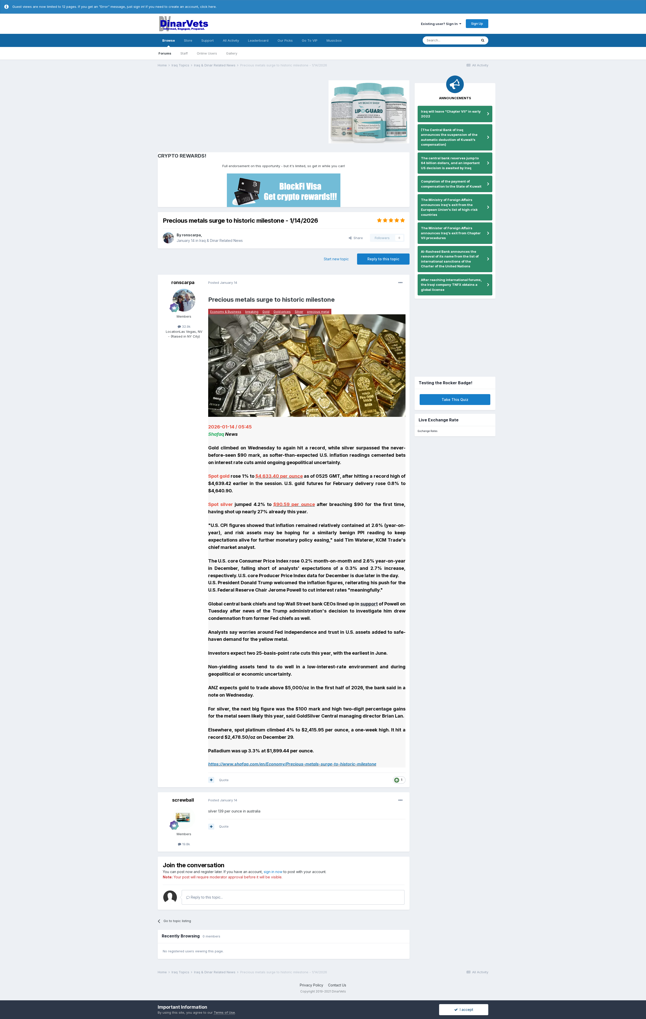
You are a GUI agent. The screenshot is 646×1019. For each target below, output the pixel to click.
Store (188, 40)
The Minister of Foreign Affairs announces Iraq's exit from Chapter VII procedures (451, 233)
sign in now (273, 872)
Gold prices (282, 312)
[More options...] (400, 283)
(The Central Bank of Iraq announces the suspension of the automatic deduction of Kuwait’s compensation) (449, 137)
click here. (208, 7)
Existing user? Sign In (440, 24)
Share (357, 238)
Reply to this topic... (206, 897)
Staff (184, 53)
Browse (168, 40)
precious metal (318, 312)
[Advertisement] (200, 111)
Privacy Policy (311, 985)
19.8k (185, 844)
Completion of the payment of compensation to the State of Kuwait (451, 183)
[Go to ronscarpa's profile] (168, 237)
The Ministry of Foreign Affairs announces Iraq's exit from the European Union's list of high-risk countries (449, 207)
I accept (465, 1009)
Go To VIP (309, 40)
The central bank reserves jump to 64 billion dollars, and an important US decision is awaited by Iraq (450, 163)
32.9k (186, 326)
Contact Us (337, 985)
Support (207, 40)
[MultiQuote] (211, 780)
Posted (222, 283)
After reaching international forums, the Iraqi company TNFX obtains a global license (451, 285)
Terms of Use (224, 1012)
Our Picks (285, 40)
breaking (251, 312)
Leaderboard (258, 40)
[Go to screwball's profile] (184, 817)
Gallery (231, 53)
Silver (299, 312)
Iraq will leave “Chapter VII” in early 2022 (451, 113)
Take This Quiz (455, 399)
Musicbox (334, 40)
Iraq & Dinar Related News (221, 240)
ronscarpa (191, 235)
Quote (224, 780)
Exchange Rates (427, 431)
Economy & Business (225, 312)
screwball (183, 800)
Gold (266, 312)
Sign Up (477, 23)
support (369, 603)
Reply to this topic (383, 259)
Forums (164, 53)
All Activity (231, 40)
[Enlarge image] (307, 365)
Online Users (207, 53)
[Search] (482, 40)
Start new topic (336, 259)
